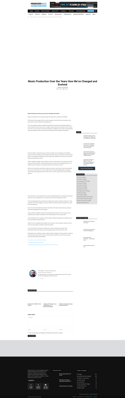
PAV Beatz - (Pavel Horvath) (63, 87)
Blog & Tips (55, 11)
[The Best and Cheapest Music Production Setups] (66, 298)
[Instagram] (38, 278)
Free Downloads (80, 11)
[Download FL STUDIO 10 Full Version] (35, 298)
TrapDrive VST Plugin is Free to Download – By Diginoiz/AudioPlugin (49, 305)
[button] (95, 11)
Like (31, 383)
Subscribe (46, 383)
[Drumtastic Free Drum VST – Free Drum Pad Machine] (79, 232)
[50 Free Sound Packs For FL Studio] (55, 375)
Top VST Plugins (45, 11)
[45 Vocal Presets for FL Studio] (55, 388)
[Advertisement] (62, 27)
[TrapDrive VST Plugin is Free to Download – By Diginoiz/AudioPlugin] (50, 298)
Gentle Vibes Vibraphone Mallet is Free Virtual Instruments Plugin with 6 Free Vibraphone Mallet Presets (89, 162)
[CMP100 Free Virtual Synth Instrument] (79, 224)
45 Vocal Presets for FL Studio (65, 386)
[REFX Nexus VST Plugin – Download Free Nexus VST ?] (55, 381)
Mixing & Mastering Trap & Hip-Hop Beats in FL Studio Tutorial (43, 244)
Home (31, 11)
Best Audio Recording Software (36, 242)
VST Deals (37, 11)
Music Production (34, 16)
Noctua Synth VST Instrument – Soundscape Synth (89, 239)
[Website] (40, 278)
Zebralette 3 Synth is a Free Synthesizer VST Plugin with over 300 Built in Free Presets (90, 137)
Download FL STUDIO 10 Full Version (37, 240)
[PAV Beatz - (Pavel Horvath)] (33, 274)
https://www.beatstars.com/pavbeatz (44, 272)
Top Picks (71, 11)
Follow (38, 383)
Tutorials (63, 11)
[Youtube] (42, 278)
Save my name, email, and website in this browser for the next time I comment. (46, 332)
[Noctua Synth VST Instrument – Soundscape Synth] (79, 240)
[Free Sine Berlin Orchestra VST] (79, 248)
